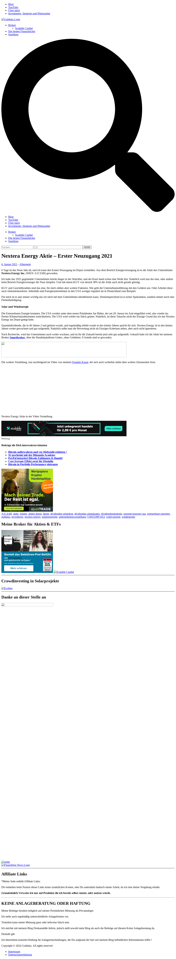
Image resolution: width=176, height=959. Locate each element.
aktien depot (35, 513)
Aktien (23, 513)
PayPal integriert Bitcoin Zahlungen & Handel (35, 458)
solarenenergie (49, 516)
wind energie (113, 516)
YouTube (13, 7)
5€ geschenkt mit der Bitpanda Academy (31, 455)
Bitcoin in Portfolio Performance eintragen (33, 464)
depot (46, 513)
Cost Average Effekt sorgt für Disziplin (30, 461)
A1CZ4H (6, 513)
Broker (12, 25)
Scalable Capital (24, 28)
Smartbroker (17, 337)
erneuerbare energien (158, 513)
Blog (11, 4)
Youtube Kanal (80, 362)
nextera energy (32, 516)
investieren (17, 516)
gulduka (5, 516)
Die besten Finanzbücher (21, 31)
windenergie (128, 516)
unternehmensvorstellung (72, 516)
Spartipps (13, 34)
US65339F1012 (96, 516)
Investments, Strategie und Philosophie (29, 13)
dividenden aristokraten (87, 513)
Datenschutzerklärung (20, 954)
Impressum (14, 951)
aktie (15, 513)
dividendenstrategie (111, 513)
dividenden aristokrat (61, 513)
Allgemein (25, 264)
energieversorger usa (134, 513)
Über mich (14, 10)
